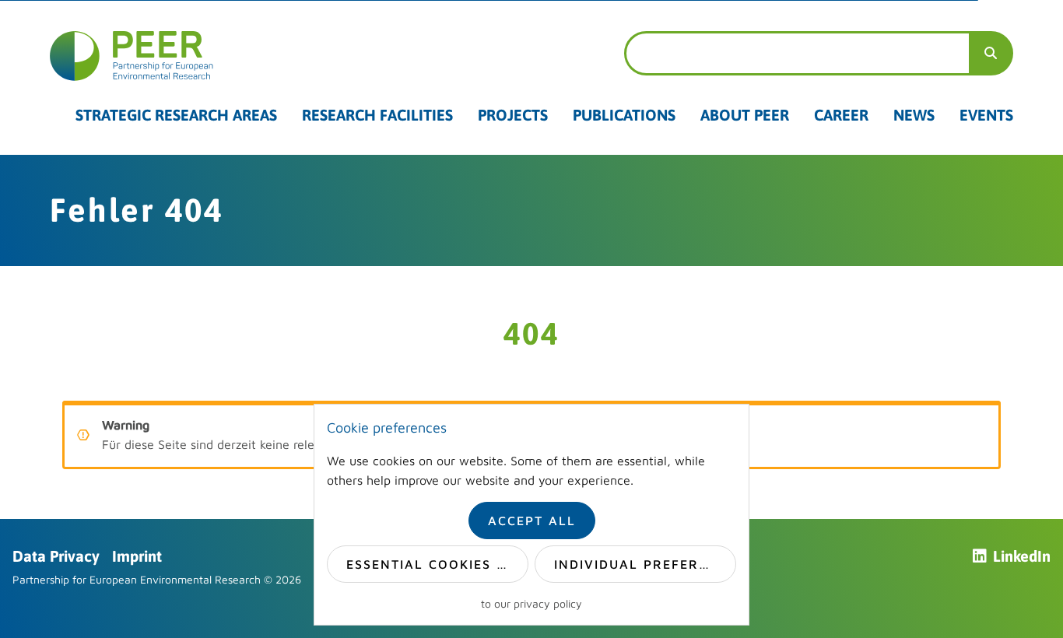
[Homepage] (266, 56)
